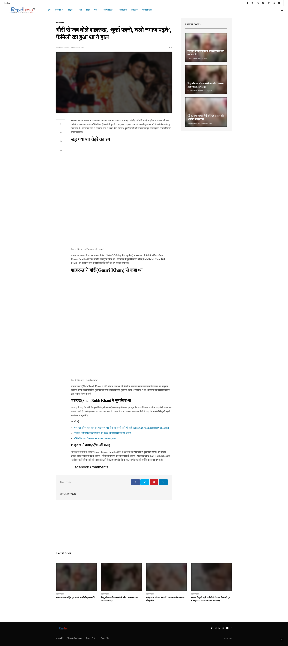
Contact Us (105, 638)
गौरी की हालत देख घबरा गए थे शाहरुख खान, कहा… (96, 438)
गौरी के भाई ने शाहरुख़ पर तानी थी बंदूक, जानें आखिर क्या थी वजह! (102, 433)
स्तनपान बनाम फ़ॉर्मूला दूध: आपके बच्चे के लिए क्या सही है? (76, 598)
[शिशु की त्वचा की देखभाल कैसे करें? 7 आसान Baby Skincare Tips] (206, 79)
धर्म (95, 10)
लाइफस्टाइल (108, 10)
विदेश (88, 10)
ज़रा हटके (134, 10)
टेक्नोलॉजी (123, 10)
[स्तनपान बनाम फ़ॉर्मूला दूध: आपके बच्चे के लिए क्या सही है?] (206, 47)
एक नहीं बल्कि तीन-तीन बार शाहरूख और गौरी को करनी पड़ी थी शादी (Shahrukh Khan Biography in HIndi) (121, 427)
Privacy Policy (91, 638)
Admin (190, 58)
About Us (59, 638)
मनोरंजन (58, 10)
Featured (60, 23)
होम (49, 10)
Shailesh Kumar (62, 47)
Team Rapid (192, 91)
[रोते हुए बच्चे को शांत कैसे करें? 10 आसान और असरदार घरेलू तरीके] (206, 112)
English (7, 3)
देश (81, 10)
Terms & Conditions (75, 638)
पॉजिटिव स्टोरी (147, 10)
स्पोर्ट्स (70, 10)
